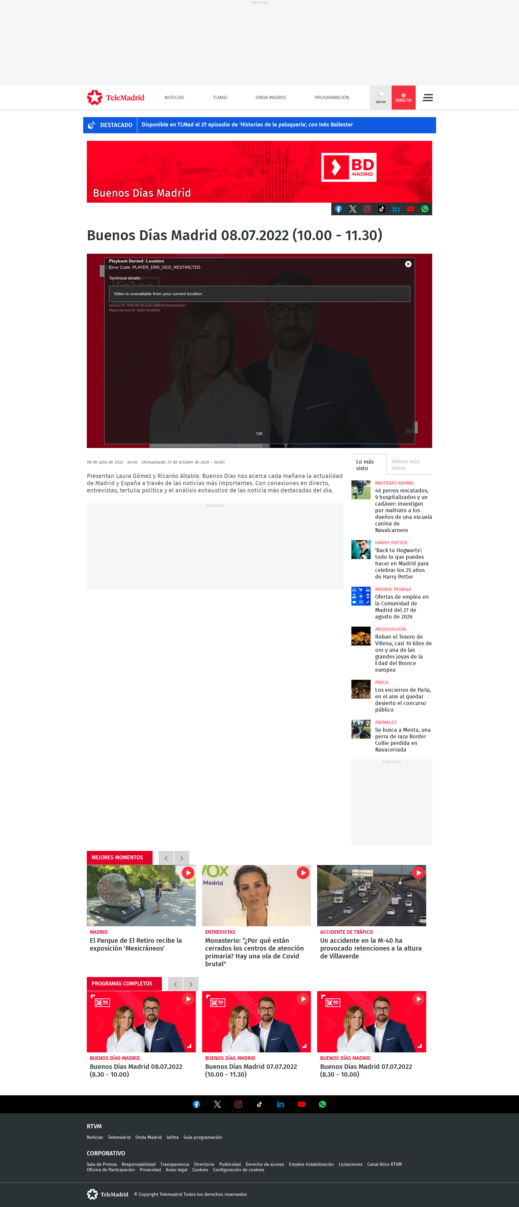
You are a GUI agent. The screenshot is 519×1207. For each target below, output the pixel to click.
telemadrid (107, 1194)
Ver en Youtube (302, 1104)
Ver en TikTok (259, 1105)
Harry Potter (391, 542)
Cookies (200, 1170)
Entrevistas (220, 932)
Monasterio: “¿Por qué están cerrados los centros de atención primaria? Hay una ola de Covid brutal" (256, 895)
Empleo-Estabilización (311, 1164)
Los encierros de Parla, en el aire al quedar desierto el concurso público (360, 689)
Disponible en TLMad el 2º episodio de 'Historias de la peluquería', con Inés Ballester (247, 125)
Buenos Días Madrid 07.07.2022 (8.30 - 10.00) (371, 1021)
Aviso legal (176, 1170)
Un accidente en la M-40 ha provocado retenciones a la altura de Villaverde (371, 895)
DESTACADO (116, 125)
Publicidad (230, 1164)
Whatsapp (425, 209)
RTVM (94, 1127)
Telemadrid (119, 1137)
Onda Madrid (271, 97)
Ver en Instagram (238, 1104)
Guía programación (203, 1137)
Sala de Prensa (102, 1164)
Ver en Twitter (217, 1105)
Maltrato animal (394, 483)
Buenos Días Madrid (115, 1058)
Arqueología (390, 629)
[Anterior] (166, 858)
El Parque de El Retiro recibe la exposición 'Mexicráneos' (141, 895)
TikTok (382, 209)
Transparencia (174, 1164)
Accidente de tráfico (346, 932)
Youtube (410, 209)
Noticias (174, 97)
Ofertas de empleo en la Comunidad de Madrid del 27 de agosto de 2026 (360, 596)
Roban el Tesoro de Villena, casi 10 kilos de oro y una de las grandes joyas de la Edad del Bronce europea (360, 636)
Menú (428, 98)
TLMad (220, 97)
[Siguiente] (181, 858)
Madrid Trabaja (393, 589)
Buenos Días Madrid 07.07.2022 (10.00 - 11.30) (256, 1021)
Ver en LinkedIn (281, 1104)
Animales (386, 722)
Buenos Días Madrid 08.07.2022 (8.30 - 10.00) (141, 1021)
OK (259, 433)
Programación (331, 97)
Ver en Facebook (196, 1105)
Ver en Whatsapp (323, 1104)
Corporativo (106, 1154)
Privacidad (150, 1170)
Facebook (338, 209)
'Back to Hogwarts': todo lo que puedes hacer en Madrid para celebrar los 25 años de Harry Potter (360, 549)
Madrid (99, 932)
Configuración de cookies (238, 1170)
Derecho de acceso (265, 1164)
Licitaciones (351, 1164)
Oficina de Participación (111, 1170)
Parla (381, 682)
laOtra (173, 1137)
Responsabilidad (139, 1164)
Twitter (353, 209)
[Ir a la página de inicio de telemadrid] (115, 97)
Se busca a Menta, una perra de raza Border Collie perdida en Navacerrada (360, 729)
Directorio (204, 1164)
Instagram (367, 209)
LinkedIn (396, 209)
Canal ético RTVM (384, 1164)
